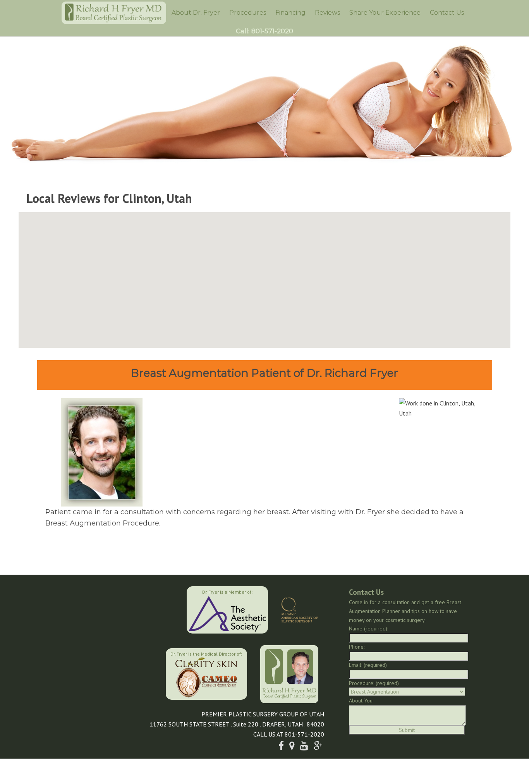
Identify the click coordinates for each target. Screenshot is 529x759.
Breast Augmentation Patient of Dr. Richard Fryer (264, 373)
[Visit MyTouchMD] (126, 673)
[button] (264, 275)
